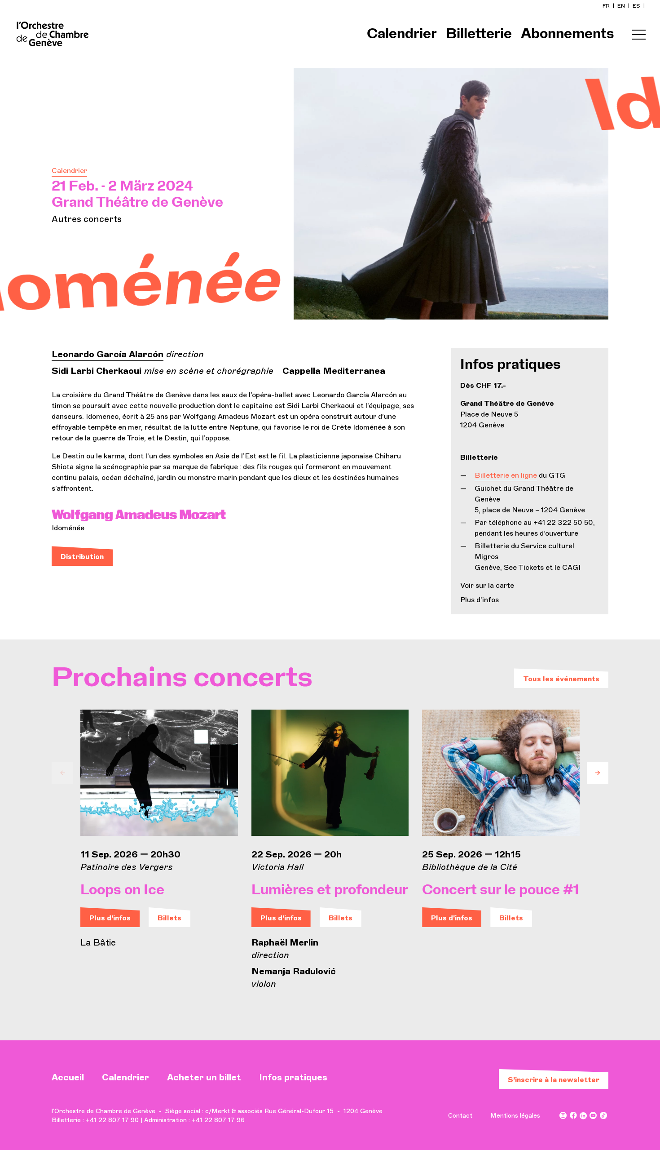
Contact (460, 1115)
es (637, 6)
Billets (169, 918)
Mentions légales (515, 1115)
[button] (62, 773)
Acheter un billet (204, 1077)
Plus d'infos (479, 599)
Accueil (68, 1077)
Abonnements (567, 34)
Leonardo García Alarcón (107, 354)
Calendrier (402, 34)
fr (607, 6)
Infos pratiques (293, 1077)
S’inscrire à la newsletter (553, 1079)
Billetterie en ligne (506, 475)
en (621, 6)
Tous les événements (561, 679)
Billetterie (479, 34)
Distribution (82, 556)
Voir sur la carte (487, 585)
